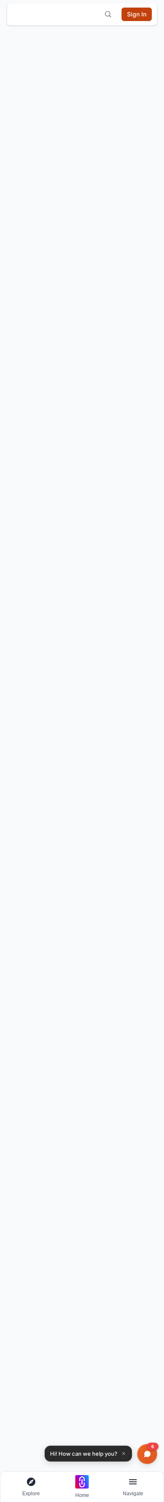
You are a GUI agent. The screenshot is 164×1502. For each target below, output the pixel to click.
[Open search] (108, 14)
